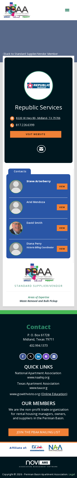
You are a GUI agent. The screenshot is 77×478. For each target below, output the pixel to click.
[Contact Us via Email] (54, 356)
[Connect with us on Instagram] (46, 356)
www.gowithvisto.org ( (38, 394)
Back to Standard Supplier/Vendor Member (31, 54)
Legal (72, 474)
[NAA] (57, 448)
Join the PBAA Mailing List (38, 432)
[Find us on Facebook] (22, 356)
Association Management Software (38, 466)
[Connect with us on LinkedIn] (38, 356)
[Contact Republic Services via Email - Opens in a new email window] (41, 149)
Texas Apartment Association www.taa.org (38, 385)
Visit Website (35, 134)
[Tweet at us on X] (30, 356)
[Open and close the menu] (52, 10)
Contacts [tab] (20, 171)
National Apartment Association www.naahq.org (38, 375)
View (62, 186)
